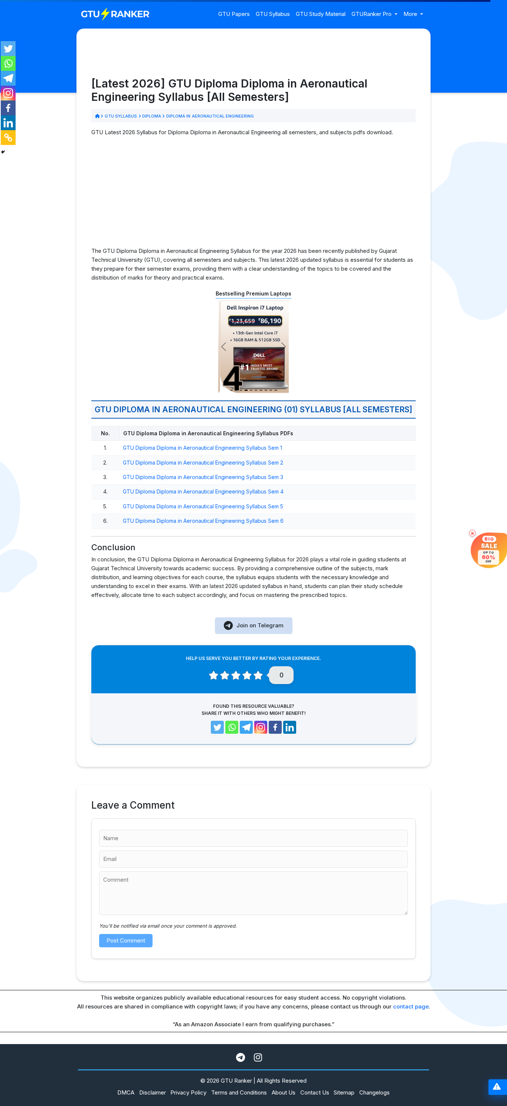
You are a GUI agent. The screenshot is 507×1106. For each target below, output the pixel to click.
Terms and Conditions (239, 1092)
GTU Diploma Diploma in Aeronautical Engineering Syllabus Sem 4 (203, 491)
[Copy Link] (8, 137)
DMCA (125, 1092)
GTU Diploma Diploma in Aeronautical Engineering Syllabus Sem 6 (203, 521)
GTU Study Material (321, 13)
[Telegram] (8, 78)
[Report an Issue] (496, 1087)
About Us (283, 1092)
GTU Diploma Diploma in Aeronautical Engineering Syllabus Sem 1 (202, 448)
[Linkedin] (8, 122)
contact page (411, 1006)
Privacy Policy (188, 1092)
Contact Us (314, 1092)
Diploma (152, 116)
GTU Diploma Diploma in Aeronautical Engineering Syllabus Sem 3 (203, 477)
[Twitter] (8, 48)
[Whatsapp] (8, 63)
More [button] (411, 13)
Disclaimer (152, 1092)
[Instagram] (8, 93)
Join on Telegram (260, 625)
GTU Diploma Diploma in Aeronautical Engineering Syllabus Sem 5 (203, 506)
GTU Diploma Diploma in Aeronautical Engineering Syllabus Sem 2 (203, 462)
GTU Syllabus (273, 13)
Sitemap (344, 1092)
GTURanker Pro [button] (372, 13)
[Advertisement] (253, 195)
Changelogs (374, 1092)
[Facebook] (8, 107)
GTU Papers (234, 13)
